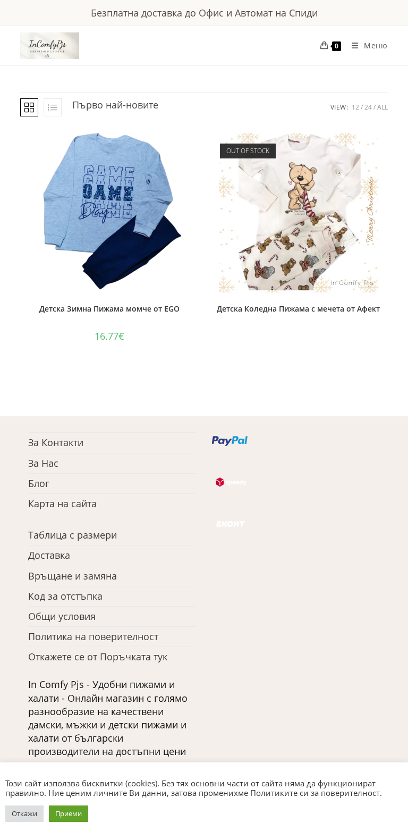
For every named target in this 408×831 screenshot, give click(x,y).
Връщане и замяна (72, 575)
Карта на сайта (62, 503)
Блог (38, 483)
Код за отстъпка (65, 596)
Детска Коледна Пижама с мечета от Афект (298, 309)
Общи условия (62, 616)
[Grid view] (29, 107)
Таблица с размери (72, 534)
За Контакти (55, 442)
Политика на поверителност (93, 636)
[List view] (53, 107)
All (382, 107)
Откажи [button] (24, 813)
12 (355, 107)
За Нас (43, 463)
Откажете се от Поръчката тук (97, 656)
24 (368, 107)
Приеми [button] (68, 813)
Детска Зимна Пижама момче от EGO (109, 309)
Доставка (49, 555)
